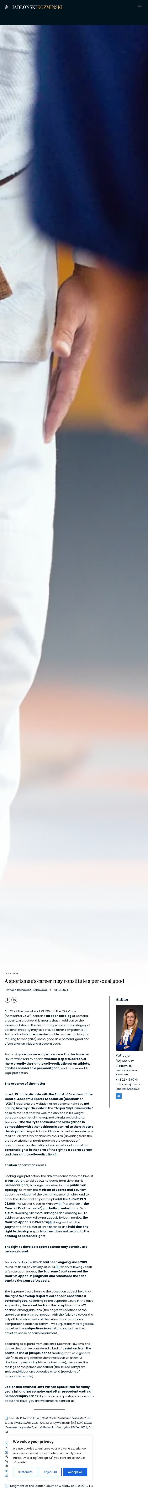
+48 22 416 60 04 (127, 1080)
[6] (20, 1371)
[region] (50, 1457)
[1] (85, 1030)
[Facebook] (7, 1000)
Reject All (50, 1472)
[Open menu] (139, 6)
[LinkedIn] (14, 1000)
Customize (25, 1472)
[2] (55, 1154)
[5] (58, 1267)
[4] (50, 1222)
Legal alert (11, 973)
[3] (60, 1204)
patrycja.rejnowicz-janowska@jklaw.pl (129, 1086)
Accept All (75, 1472)
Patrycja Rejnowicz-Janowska (125, 1060)
